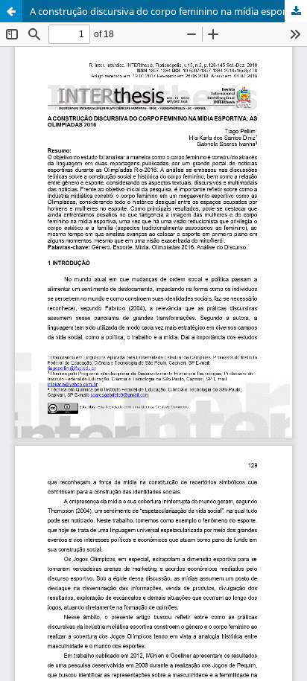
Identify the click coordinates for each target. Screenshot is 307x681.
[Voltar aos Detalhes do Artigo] (11, 11)
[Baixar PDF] (296, 11)
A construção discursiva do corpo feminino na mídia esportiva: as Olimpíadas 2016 (168, 11)
